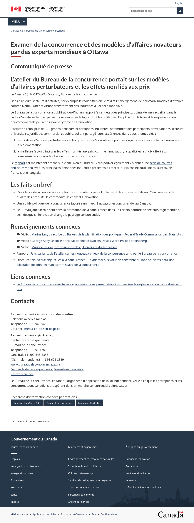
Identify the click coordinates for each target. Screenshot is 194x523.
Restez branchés (22, 374)
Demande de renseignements (31, 369)
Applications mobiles (44, 514)
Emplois (15, 459)
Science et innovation (138, 459)
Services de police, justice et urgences (89, 480)
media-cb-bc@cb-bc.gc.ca (42, 329)
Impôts (15, 501)
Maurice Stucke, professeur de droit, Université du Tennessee (74, 247)
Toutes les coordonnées (24, 447)
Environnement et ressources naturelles (91, 459)
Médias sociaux (19, 514)
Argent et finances (78, 501)
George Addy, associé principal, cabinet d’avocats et (89, 241)
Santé (14, 494)
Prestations (17, 487)
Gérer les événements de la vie (143, 487)
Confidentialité (109, 514)
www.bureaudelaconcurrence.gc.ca (35, 364)
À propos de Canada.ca (74, 514)
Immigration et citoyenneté (26, 466)
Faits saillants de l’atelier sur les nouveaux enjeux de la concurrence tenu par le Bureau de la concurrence (103, 253)
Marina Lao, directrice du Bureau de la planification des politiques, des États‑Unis (107, 234)
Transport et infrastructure (83, 487)
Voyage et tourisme (22, 473)
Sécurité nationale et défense (85, 466)
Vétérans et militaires (138, 473)
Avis (94, 514)
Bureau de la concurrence (60, 402)
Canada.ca (17, 30)
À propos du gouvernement (142, 447)
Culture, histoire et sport (82, 473)
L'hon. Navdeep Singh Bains (27, 402)
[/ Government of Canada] (38, 9)
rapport (20, 163)
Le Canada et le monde (81, 494)
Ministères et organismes (82, 447)
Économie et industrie (89, 402)
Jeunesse (131, 480)
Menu (19, 21)
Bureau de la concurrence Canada (45, 30)
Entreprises (17, 480)
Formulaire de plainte (69, 369)
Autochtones (133, 466)
